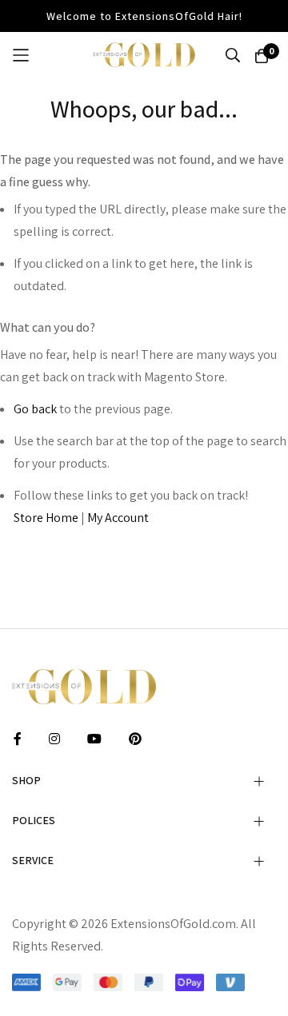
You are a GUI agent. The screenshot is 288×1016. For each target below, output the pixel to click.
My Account (118, 517)
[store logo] (144, 54)
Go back (35, 408)
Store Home (46, 517)
